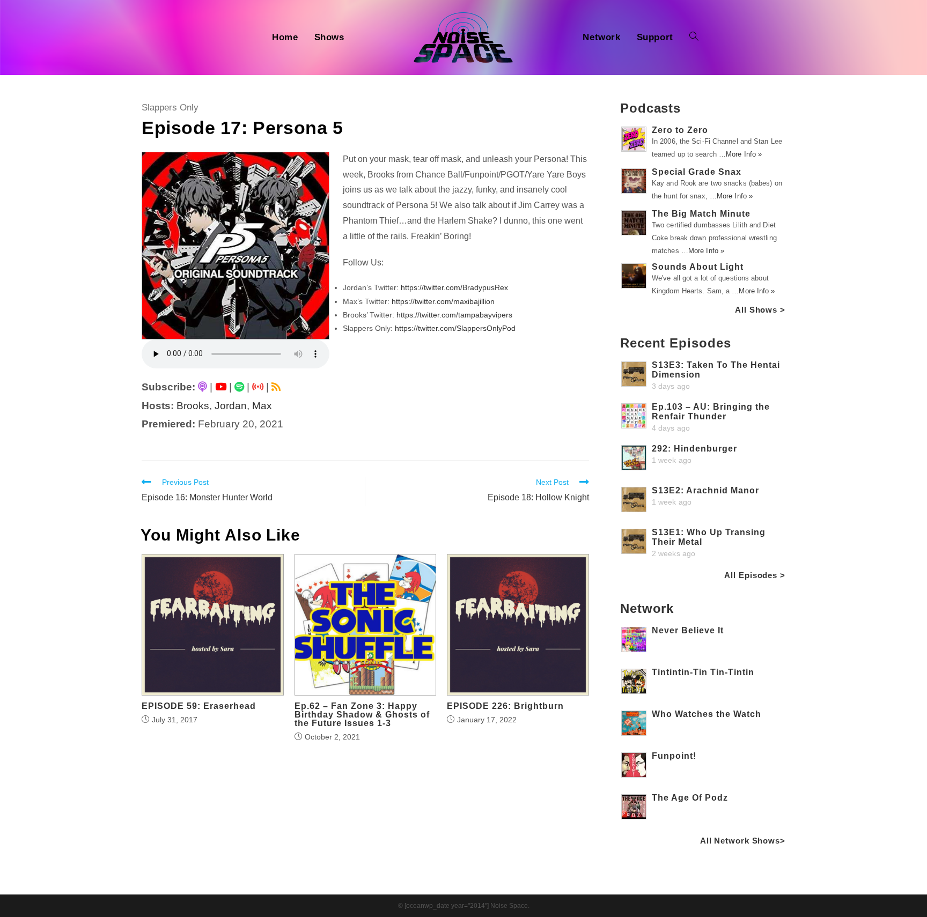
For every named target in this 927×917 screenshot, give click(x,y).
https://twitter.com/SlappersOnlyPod (455, 328)
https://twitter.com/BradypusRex (454, 287)
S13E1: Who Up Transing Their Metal (709, 537)
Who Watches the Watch (706, 714)
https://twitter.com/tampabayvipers (454, 314)
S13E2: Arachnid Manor (705, 490)
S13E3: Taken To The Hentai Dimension (716, 369)
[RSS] (276, 387)
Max (262, 405)
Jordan (231, 405)
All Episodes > (754, 575)
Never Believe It (688, 630)
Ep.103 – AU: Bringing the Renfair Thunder (711, 411)
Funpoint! (674, 755)
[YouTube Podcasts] (220, 387)
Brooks (192, 405)
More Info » (744, 154)
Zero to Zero (680, 130)
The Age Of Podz (690, 797)
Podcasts (650, 108)
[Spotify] (239, 387)
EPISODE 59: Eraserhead (199, 706)
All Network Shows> (742, 840)
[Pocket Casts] (257, 387)
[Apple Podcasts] (202, 387)
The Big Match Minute (701, 213)
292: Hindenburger (694, 448)
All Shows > (760, 309)
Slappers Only (170, 107)
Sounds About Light (698, 266)
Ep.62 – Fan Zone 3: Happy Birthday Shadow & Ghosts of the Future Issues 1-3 (362, 715)
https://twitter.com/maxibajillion (443, 301)
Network (647, 608)
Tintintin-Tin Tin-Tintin (703, 672)
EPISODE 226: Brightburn (505, 706)
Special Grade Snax (696, 171)
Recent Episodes (675, 343)
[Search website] (694, 37)
